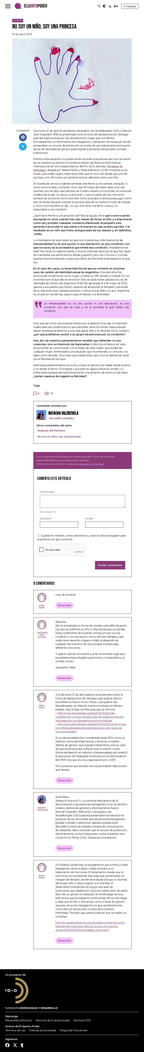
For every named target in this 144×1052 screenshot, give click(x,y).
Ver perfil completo (61, 418)
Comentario (47, 491)
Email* (89, 518)
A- (110, 6)
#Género (17, 20)
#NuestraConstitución (18, 1020)
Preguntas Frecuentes (73, 1030)
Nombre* (45, 518)
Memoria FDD (82, 1020)
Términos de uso (15, 1030)
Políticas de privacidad (42, 1030)
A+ (116, 6)
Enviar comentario (110, 565)
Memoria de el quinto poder (53, 1020)
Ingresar (131, 6)
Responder (64, 605)
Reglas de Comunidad (89, 464)
